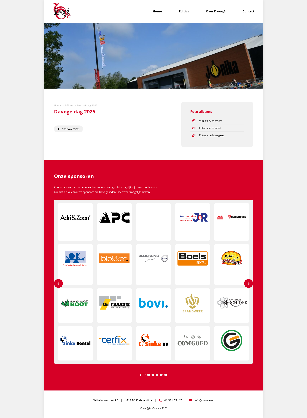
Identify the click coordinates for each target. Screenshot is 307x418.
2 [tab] (148, 375)
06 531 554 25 (173, 400)
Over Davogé (215, 11)
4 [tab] (157, 375)
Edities (184, 11)
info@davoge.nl (204, 400)
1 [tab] (143, 375)
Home (157, 11)
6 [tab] (165, 375)
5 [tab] (161, 375)
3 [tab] (153, 375)
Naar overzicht (70, 129)
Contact (248, 11)
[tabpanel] (153, 282)
